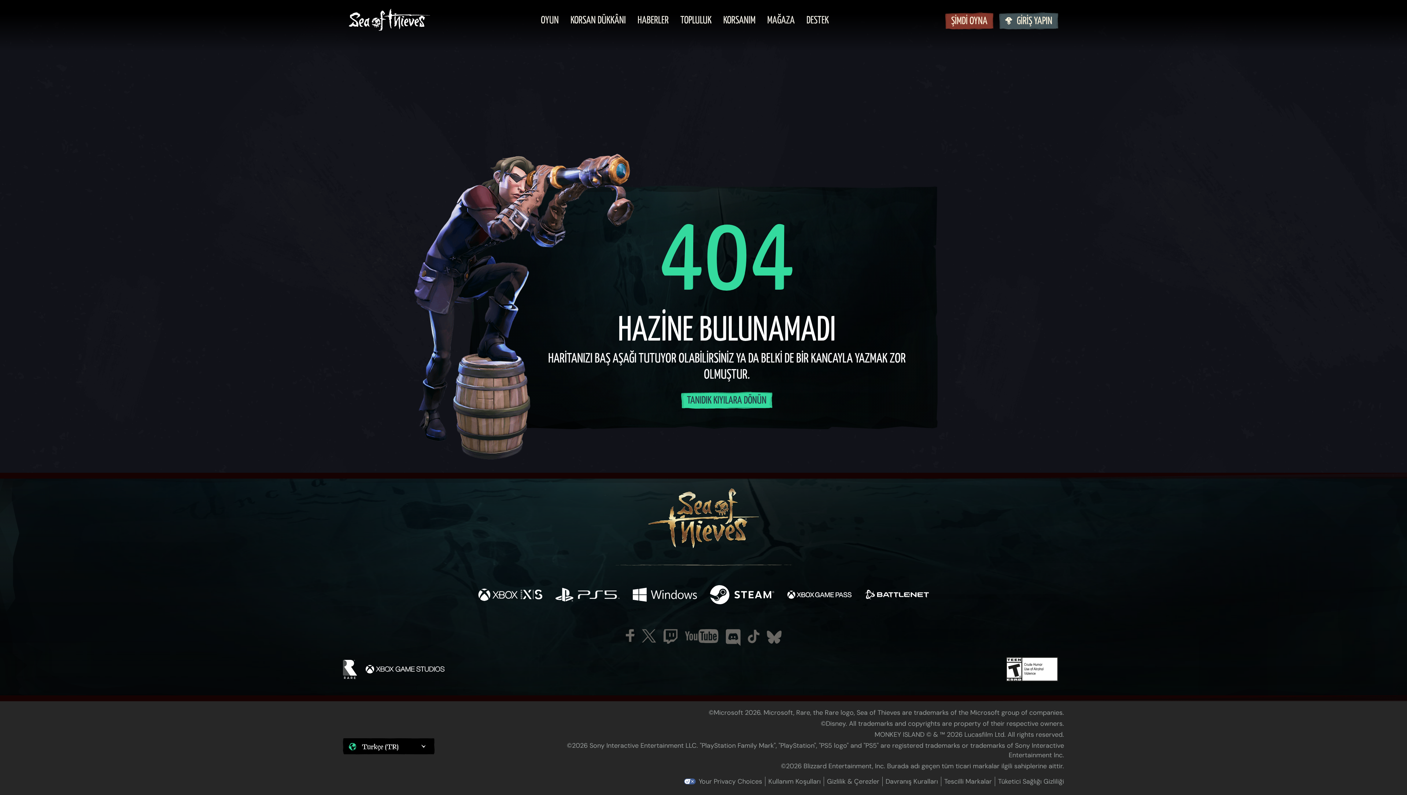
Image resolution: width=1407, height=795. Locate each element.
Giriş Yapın (1034, 21)
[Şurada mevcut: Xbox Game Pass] (819, 595)
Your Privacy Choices (730, 781)
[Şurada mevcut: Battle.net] (897, 595)
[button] (389, 746)
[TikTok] (753, 636)
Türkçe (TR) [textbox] (380, 746)
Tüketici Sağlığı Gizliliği (1031, 781)
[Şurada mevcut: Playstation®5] (587, 595)
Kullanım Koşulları (794, 781)
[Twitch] (670, 636)
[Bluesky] (774, 637)
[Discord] (733, 637)
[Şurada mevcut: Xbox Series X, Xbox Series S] (510, 595)
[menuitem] (550, 21)
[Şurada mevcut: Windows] (665, 595)
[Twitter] (649, 635)
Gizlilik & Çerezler (853, 781)
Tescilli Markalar (968, 781)
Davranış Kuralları (912, 781)
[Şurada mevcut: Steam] (742, 595)
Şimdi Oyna (969, 21)
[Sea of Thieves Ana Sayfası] (389, 21)
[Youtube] (701, 636)
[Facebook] (630, 635)
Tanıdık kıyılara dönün (727, 401)
